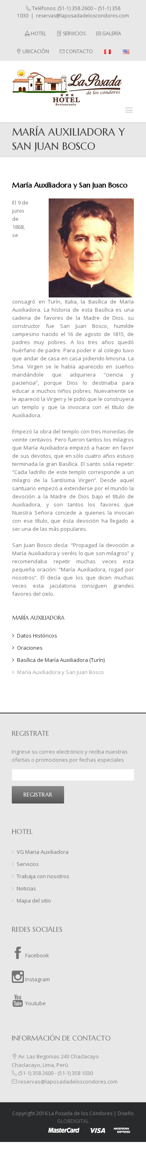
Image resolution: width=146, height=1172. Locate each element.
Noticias (26, 888)
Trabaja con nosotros (43, 876)
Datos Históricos (37, 635)
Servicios (28, 864)
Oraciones (30, 647)
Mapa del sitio (34, 900)
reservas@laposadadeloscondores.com (82, 15)
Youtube (35, 1003)
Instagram (37, 979)
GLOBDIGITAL (73, 1121)
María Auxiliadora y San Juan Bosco (60, 672)
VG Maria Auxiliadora (43, 851)
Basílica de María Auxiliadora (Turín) (61, 660)
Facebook (36, 955)
